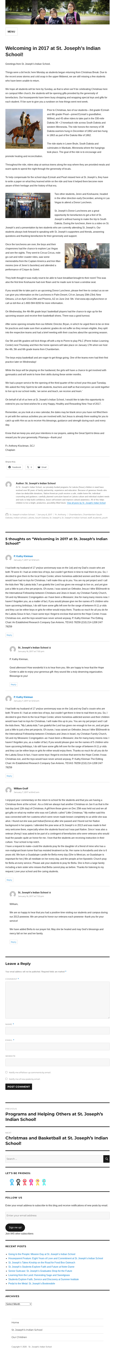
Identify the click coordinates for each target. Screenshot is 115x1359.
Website (10, 1056)
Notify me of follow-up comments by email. (30, 1072)
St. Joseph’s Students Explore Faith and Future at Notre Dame (41, 1266)
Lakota (31, 517)
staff (90, 517)
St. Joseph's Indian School (22, 514)
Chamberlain (75, 514)
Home (15, 1322)
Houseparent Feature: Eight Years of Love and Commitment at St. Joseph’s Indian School (55, 1258)
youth (105, 517)
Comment (12, 979)
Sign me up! (15, 1227)
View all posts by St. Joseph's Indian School (86, 503)
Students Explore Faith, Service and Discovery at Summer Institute (43, 1279)
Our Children (19, 1337)
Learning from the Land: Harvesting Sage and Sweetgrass (39, 1275)
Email (9, 1040)
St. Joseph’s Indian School (27, 1329)
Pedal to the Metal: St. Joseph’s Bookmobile (31, 1283)
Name (9, 1024)
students (97, 517)
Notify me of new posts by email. (24, 1079)
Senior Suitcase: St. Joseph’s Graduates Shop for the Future (40, 1271)
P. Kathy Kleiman (23, 556)
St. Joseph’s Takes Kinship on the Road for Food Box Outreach (41, 1262)
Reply (9, 635)
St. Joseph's (55, 517)
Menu (11, 31)
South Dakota (42, 517)
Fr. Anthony (60, 514)
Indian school (20, 517)
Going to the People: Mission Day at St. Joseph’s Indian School (41, 1254)
